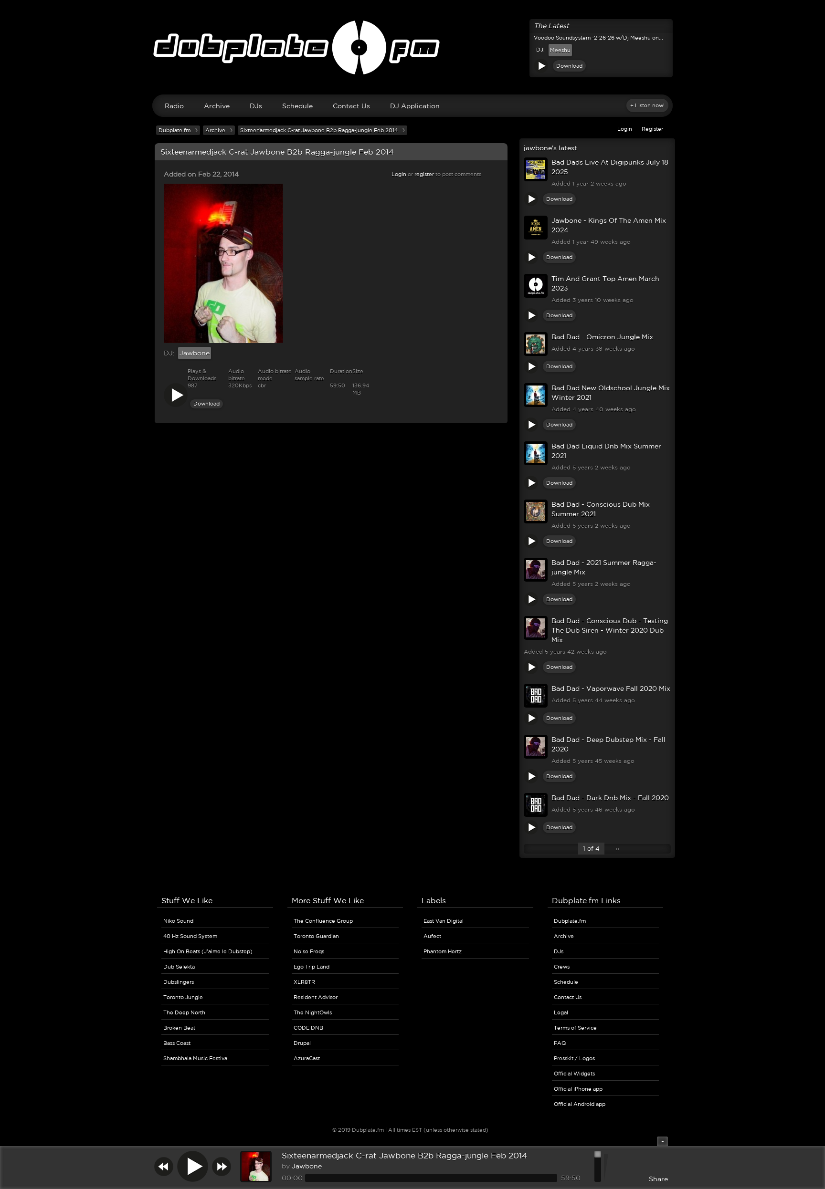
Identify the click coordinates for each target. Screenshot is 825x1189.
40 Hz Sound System (190, 936)
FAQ (560, 1043)
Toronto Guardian (316, 936)
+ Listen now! (647, 105)
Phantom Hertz (442, 951)
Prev (163, 1166)
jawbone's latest (550, 148)
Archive (217, 106)
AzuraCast (307, 1058)
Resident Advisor (316, 997)
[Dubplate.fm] (412, 52)
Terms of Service (575, 1028)
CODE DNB (308, 1028)
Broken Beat (179, 1028)
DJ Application (415, 106)
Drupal (302, 1043)
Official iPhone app (578, 1089)
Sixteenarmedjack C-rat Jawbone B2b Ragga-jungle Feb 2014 (404, 1155)
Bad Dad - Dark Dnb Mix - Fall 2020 (610, 798)
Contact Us (351, 106)
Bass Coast (176, 1043)
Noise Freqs (309, 951)
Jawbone (195, 353)
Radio (174, 106)
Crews (562, 967)
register (424, 174)
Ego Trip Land (311, 967)
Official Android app (579, 1104)
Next (221, 1166)
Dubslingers (178, 982)
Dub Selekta (179, 967)
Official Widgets (574, 1073)
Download (569, 66)
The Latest (551, 26)
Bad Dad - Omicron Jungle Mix (602, 337)
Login (624, 129)
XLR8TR (304, 982)
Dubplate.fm (174, 130)
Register (652, 129)
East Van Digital (443, 921)
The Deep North (184, 1012)
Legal (561, 1012)
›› (617, 848)
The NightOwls (313, 1012)
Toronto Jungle (183, 997)
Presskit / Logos (574, 1058)
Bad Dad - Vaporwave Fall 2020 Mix (610, 688)
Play (541, 66)
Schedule (297, 106)
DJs (256, 106)
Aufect (432, 936)
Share (658, 1179)
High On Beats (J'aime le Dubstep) (208, 951)
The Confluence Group (323, 921)
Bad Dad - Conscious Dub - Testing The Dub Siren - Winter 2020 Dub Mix (609, 630)
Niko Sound (178, 921)
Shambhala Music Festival (196, 1058)
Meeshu (560, 50)
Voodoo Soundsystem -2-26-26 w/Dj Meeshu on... (598, 38)
